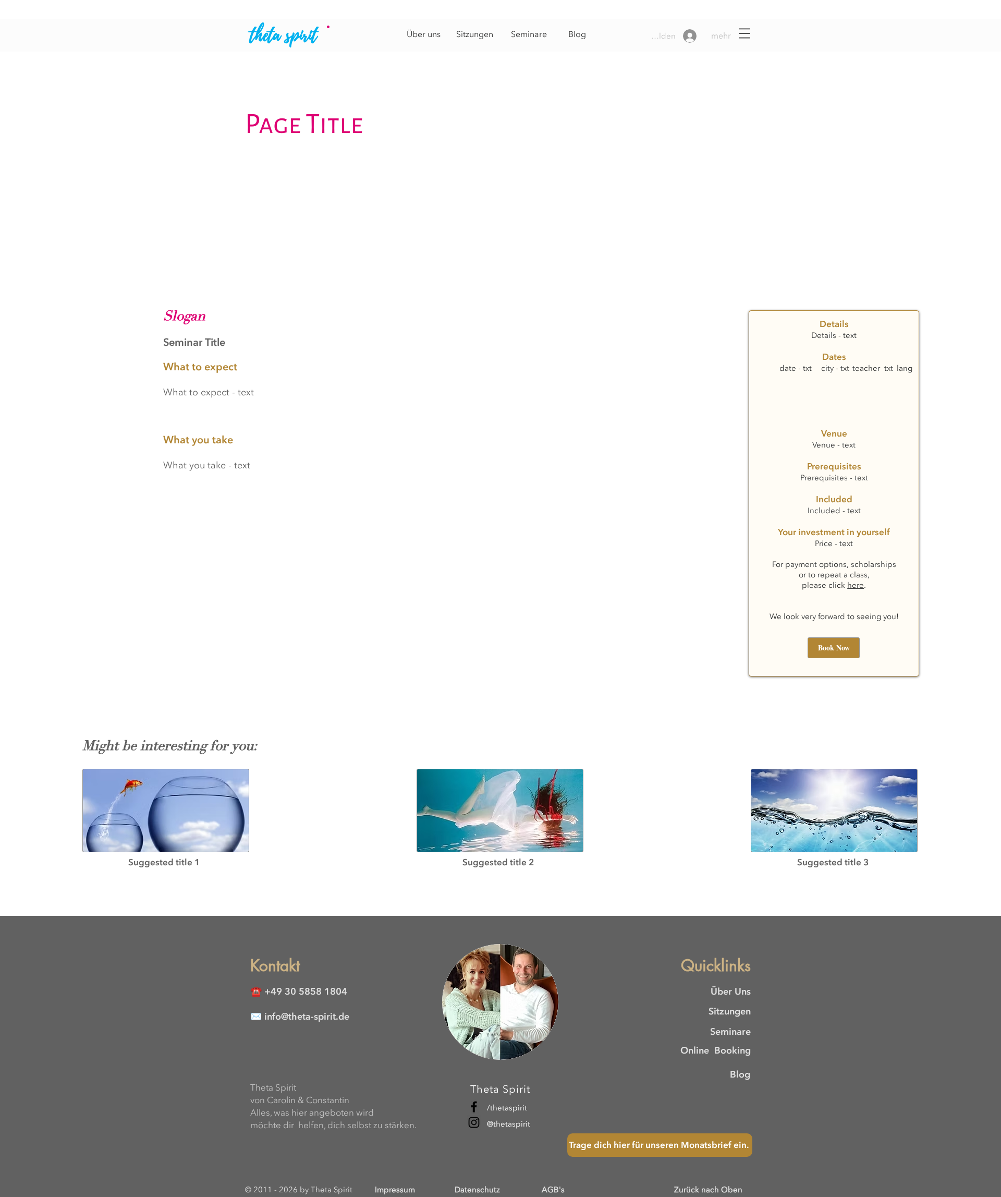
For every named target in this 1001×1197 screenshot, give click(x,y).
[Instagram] (474, 1122)
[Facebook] (474, 1106)
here (855, 585)
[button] (729, 36)
